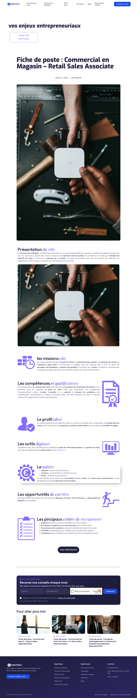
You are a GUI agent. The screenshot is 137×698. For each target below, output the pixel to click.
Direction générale (60, 668)
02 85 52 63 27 (112, 668)
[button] (68, 550)
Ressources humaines (61, 678)
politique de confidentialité (66, 598)
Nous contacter (112, 677)
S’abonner (110, 591)
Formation (80, 4)
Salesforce (61, 450)
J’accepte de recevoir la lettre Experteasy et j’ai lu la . (49, 598)
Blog (89, 4)
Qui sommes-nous (87, 668)
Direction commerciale (62, 671)
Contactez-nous (122, 4)
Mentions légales (101, 695)
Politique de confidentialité (120, 695)
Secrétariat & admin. (61, 684)
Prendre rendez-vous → (18, 676)
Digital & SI (58, 681)
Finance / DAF (59, 674)
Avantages (84, 671)
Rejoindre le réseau (87, 674)
